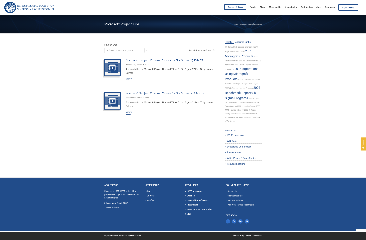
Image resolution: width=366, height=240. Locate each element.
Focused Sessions (236, 164)
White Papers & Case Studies (241, 158)
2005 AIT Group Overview (248, 61)
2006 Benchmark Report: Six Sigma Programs (242, 93)
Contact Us (232, 191)
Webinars (231, 141)
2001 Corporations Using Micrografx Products (241, 74)
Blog (189, 214)
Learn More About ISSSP (117, 203)
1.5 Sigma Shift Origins (249, 84)
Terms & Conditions (254, 236)
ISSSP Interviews (235, 135)
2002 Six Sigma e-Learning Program (239, 88)
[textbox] (126, 50)
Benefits (150, 200)
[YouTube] (247, 221)
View (128, 78)
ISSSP (121, 236)
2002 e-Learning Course (246, 106)
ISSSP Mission (112, 207)
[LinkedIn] (240, 221)
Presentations (234, 152)
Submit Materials (234, 196)
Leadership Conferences (239, 146)
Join (148, 191)
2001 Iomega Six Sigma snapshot (238, 117)
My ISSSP (151, 196)
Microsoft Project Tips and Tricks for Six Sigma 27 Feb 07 (164, 60)
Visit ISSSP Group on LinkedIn (240, 205)
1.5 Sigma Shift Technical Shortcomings (240, 47)
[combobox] (126, 50)
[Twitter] (234, 221)
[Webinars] (112, 67)
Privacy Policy (238, 236)
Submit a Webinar (235, 200)
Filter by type (110, 44)
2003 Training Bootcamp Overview (244, 114)
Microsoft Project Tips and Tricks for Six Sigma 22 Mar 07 (165, 93)
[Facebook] (228, 221)
